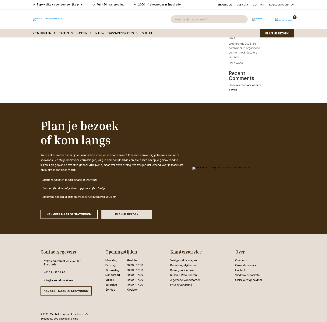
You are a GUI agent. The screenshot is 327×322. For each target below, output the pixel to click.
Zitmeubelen (42, 33)
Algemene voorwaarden (185, 280)
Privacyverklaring (181, 284)
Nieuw (99, 33)
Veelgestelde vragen (183, 260)
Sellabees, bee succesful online (59, 318)
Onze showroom (245, 265)
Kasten (82, 33)
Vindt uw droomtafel (247, 275)
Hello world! (236, 63)
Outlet (147, 33)
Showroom (225, 4)
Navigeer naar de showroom (66, 290)
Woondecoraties (121, 33)
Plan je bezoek (277, 33)
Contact (259, 4)
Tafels (64, 33)
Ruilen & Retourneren (183, 275)
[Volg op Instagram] (246, 289)
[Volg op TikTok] (253, 289)
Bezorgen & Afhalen (182, 270)
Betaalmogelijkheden (183, 265)
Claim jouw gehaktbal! (248, 280)
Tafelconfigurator (281, 4)
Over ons (243, 4)
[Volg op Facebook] (238, 289)
